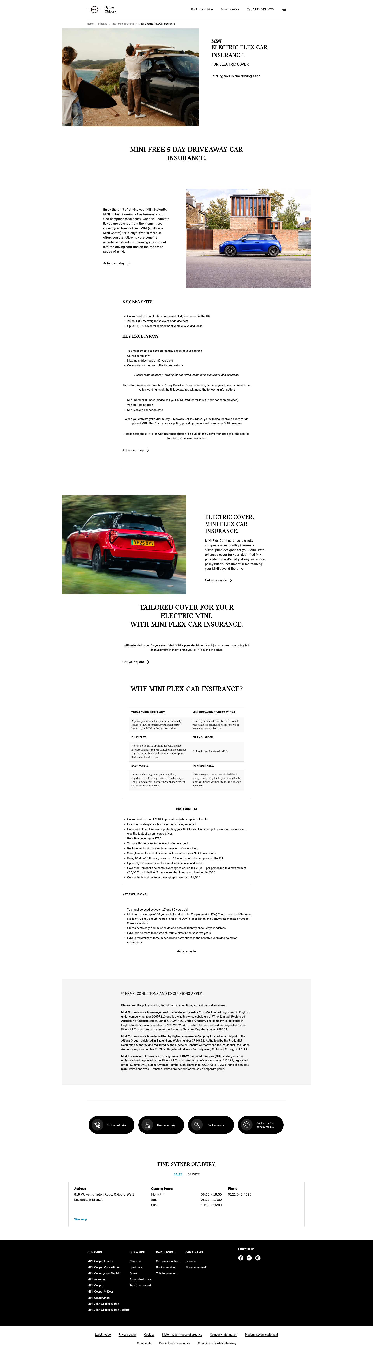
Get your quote (216, 580)
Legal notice (103, 1334)
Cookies (149, 1334)
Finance (102, 24)
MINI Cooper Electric (100, 1261)
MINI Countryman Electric (103, 1273)
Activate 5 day (114, 263)
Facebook (240, 1258)
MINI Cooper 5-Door (100, 1291)
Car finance (194, 1252)
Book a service (229, 9)
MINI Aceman (96, 1279)
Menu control (284, 9)
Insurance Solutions (123, 24)
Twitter (249, 1258)
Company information (223, 1334)
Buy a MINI (137, 1252)
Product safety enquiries (174, 1343)
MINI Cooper (95, 1285)
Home (90, 24)
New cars (135, 1261)
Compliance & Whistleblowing (217, 1343)
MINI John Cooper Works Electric (108, 1310)
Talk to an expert (140, 1285)
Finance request (195, 1267)
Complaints (144, 1343)
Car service (165, 1252)
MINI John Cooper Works (103, 1304)
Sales (178, 1174)
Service (194, 1174)
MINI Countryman (98, 1298)
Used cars (136, 1267)
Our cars (94, 1252)
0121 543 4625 (263, 9)
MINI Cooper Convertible (103, 1267)
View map (80, 1219)
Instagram (258, 1258)
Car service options (168, 1261)
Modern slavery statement (261, 1334)
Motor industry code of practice (182, 1334)
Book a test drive (202, 9)
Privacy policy (127, 1334)
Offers (133, 1273)
